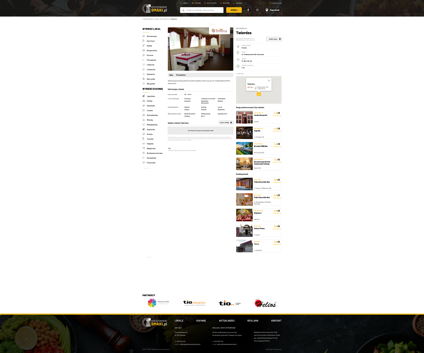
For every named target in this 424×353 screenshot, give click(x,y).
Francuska (151, 163)
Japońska (151, 96)
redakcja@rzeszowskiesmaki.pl (190, 344)
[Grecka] (144, 134)
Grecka (149, 134)
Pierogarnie (151, 60)
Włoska (150, 120)
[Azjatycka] (144, 129)
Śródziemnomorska (154, 153)
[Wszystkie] (144, 84)
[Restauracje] (144, 36)
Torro (256, 244)
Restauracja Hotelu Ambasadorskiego (262, 163)
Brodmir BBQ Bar (261, 146)
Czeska (150, 110)
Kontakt (276, 320)
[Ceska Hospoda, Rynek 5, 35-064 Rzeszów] (244, 117)
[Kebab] (144, 46)
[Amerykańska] (144, 115)
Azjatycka (151, 129)
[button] (258, 94)
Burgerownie (152, 50)
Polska (149, 101)
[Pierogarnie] (144, 60)
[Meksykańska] (144, 125)
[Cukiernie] (144, 65)
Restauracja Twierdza (189, 150)
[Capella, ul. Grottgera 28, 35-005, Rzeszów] (244, 133)
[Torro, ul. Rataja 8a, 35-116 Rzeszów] (244, 246)
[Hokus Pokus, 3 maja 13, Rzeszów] (244, 230)
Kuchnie (201, 320)
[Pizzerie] (144, 55)
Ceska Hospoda (260, 115)
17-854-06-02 (247, 61)
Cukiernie (150, 65)
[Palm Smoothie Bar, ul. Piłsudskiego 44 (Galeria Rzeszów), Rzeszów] (244, 199)
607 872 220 (181, 341)
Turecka (150, 139)
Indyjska (150, 144)
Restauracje (152, 36)
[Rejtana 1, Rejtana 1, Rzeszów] (244, 215)
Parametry (181, 75)
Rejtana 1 (257, 213)
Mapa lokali (274, 10)
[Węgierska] (144, 148)
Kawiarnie (151, 74)
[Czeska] (144, 110)
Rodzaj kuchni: (246, 45)
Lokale (179, 320)
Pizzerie (150, 55)
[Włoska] (144, 120)
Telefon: (244, 59)
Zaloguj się (277, 3)
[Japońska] (144, 96)
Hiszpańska (151, 158)
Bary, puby (151, 79)
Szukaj (234, 10)
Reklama (252, 320)
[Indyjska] (144, 144)
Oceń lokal (273, 39)
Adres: (244, 52)
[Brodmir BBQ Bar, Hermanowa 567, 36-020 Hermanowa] (244, 148)
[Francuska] (144, 163)
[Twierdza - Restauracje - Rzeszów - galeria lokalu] (200, 49)
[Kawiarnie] (144, 74)
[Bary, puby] (144, 79)
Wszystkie (151, 84)
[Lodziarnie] (144, 69)
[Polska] (144, 101)
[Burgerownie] (144, 50)
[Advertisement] (154, 202)
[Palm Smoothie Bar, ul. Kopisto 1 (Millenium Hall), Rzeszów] (244, 184)
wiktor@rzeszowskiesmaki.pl (227, 344)
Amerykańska (152, 115)
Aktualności (227, 320)
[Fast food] (144, 41)
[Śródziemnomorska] (144, 153)
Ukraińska (151, 106)
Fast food (150, 41)
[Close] (269, 80)
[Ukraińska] (144, 106)
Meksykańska (152, 125)
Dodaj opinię (224, 122)
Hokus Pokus (259, 228)
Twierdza (170, 150)
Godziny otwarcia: (248, 65)
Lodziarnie (151, 69)
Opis (171, 75)
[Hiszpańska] (144, 158)
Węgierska (151, 148)
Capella (257, 131)
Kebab (149, 46)
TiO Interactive (277, 349)
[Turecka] (144, 139)
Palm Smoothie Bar (262, 182)
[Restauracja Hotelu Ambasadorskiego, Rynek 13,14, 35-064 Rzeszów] (244, 164)
